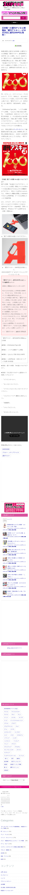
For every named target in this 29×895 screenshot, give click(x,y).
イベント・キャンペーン (15, 528)
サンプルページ (4, 875)
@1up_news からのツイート (14, 648)
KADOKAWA (5, 449)
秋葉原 (5, 764)
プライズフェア (7, 746)
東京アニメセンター (16, 761)
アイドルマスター (15, 711)
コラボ (11, 735)
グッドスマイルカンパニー (16, 720)
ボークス (19, 749)
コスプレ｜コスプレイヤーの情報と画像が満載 (12, 847)
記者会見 (6, 770)
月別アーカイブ (7, 780)
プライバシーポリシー (6, 881)
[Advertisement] (14, 482)
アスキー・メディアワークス (10, 452)
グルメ (17, 726)
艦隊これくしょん (14, 767)
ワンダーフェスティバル (10, 755)
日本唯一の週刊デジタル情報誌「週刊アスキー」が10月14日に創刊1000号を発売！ (14, 31)
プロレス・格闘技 (5, 850)
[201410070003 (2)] (15, 265)
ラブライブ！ (7, 752)
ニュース (9, 519)
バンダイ (14, 738)
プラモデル (17, 746)
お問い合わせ (4, 872)
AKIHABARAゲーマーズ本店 (10, 708)
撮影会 (18, 758)
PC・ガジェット (5, 831)
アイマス (6, 714)
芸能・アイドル (4, 856)
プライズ (13, 743)
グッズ (5, 720)
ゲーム (5, 729)
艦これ (5, 767)
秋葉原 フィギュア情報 (15, 764)
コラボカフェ (20, 735)
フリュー (6, 743)
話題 (13, 40)
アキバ (13, 714)
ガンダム (13, 717)
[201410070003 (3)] (15, 234)
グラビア (13, 723)
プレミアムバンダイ (8, 749)
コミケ (5, 735)
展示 (12, 758)
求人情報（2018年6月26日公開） (8, 887)
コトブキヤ (17, 732)
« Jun (2, 806)
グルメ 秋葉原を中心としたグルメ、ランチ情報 (13, 840)
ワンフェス (21, 755)
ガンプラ (21, 717)
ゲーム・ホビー (4, 843)
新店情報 (6, 761)
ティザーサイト (18, 129)
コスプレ (12, 729)
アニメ (19, 714)
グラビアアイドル (8, 726)
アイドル (6, 711)
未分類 (7, 596)
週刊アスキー (6, 455)
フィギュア (16, 741)
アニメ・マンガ (4, 834)
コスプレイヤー (7, 732)
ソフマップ (6, 738)
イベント (6, 717)
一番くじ (6, 758)
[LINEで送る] (18, 45)
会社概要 (3, 884)
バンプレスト (7, 741)
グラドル (6, 723)
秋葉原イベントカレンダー (7, 890)
